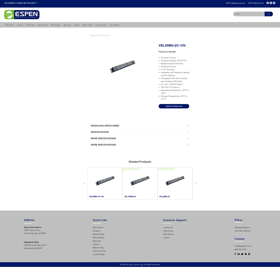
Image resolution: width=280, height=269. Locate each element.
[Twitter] (274, 3)
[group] (140, 183)
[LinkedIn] (271, 3)
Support (96, 244)
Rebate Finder (98, 234)
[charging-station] (249, 254)
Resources (97, 241)
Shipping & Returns (242, 227)
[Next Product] (195, 183)
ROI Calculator (99, 237)
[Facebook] (268, 3)
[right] (245, 254)
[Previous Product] (84, 183)
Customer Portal (99, 251)
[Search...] (269, 14)
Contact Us (167, 227)
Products (96, 231)
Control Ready (98, 254)
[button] (20, 25)
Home (93, 35)
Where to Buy (98, 248)
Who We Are (98, 227)
